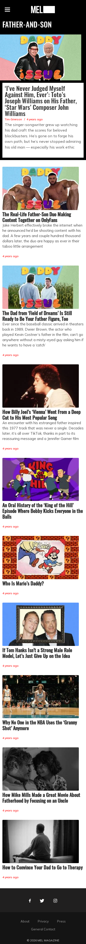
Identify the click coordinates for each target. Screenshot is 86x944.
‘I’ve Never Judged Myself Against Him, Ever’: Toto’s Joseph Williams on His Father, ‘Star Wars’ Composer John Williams (41, 100)
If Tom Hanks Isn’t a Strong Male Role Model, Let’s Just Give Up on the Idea (37, 652)
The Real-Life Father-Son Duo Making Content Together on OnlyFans (36, 217)
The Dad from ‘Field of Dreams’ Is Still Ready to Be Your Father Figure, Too (37, 315)
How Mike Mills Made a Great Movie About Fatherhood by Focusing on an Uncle (41, 797)
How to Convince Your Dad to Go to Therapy (42, 867)
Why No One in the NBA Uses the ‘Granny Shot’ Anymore (39, 725)
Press (61, 921)
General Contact (43, 929)
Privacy (43, 921)
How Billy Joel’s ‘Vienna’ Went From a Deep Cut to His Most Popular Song (41, 414)
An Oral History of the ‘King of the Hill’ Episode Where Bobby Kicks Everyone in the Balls (42, 510)
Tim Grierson (13, 119)
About (25, 921)
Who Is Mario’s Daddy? (23, 583)
